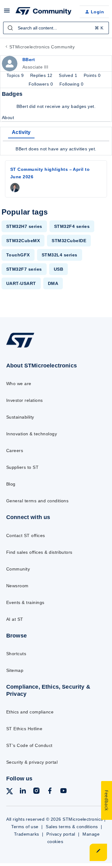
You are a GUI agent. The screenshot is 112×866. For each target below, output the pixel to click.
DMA (53, 283)
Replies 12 (42, 75)
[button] (7, 12)
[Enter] (10, 28)
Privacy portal (60, 834)
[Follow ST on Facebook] (50, 792)
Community (18, 568)
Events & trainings (25, 602)
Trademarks (26, 834)
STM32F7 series (24, 269)
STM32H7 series (24, 226)
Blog (11, 484)
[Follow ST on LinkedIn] (22, 792)
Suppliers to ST (22, 467)
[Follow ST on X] (9, 792)
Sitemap (14, 670)
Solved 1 (68, 75)
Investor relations (24, 400)
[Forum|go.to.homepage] (43, 12)
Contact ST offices (25, 535)
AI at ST (14, 619)
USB (58, 269)
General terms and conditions (37, 500)
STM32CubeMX (23, 240)
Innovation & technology (31, 433)
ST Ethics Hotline (24, 728)
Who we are (18, 383)
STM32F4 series (72, 226)
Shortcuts (16, 653)
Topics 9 (16, 75)
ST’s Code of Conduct (29, 745)
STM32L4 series (59, 254)
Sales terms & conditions (72, 826)
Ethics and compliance (30, 711)
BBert (28, 59)
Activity (21, 132)
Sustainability (20, 417)
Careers (14, 450)
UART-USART (21, 283)
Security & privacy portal (32, 762)
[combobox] (56, 28)
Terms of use (25, 826)
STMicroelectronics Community (42, 46)
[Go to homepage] (20, 347)
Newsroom (17, 585)
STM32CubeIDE (69, 240)
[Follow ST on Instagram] (36, 792)
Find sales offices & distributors (39, 552)
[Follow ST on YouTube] (63, 792)
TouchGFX (18, 254)
